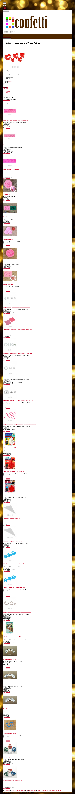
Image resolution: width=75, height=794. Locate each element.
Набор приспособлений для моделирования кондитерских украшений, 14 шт (19, 424)
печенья (34, 790)
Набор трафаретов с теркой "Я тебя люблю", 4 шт (14, 471)
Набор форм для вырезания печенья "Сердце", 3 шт (14, 563)
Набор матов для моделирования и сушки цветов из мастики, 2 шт (17, 329)
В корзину (5, 87)
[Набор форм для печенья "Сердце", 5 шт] (15, 68)
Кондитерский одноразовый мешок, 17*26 (12, 518)
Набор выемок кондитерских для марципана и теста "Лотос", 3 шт (17, 353)
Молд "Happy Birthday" (8, 261)
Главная (4, 8)
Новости (4, 7)
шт (41, 790)
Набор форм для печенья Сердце (48, 790)
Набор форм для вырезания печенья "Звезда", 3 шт (14, 587)
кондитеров (13, 790)
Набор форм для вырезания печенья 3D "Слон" (13, 636)
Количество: (5, 82)
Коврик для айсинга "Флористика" (10, 144)
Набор (27, 790)
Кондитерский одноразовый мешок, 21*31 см (12, 541)
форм (30, 790)
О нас (4, 6)
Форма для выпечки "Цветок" (9, 733)
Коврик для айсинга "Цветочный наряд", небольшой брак (15, 120)
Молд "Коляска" (6, 194)
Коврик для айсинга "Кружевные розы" (11, 169)
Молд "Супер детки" (7, 216)
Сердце (38, 790)
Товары (7, 790)
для (9, 790)
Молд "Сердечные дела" (8, 239)
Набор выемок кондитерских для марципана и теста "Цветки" (16, 307)
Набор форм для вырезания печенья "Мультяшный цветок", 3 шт (17, 612)
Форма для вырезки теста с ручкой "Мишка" (13, 756)
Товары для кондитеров (20, 790)
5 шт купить (58, 790)
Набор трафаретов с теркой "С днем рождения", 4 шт (14, 447)
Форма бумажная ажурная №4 (9, 708)
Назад (4, 3)
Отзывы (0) (8, 92)
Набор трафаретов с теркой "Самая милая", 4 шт (13, 494)
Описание (8, 91)
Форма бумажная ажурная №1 (9, 659)
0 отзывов (7, 71)
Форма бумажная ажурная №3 (9, 683)
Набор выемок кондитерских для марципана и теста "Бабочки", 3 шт (18, 400)
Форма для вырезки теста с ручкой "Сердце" (12, 780)
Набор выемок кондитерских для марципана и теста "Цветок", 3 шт (17, 376)
